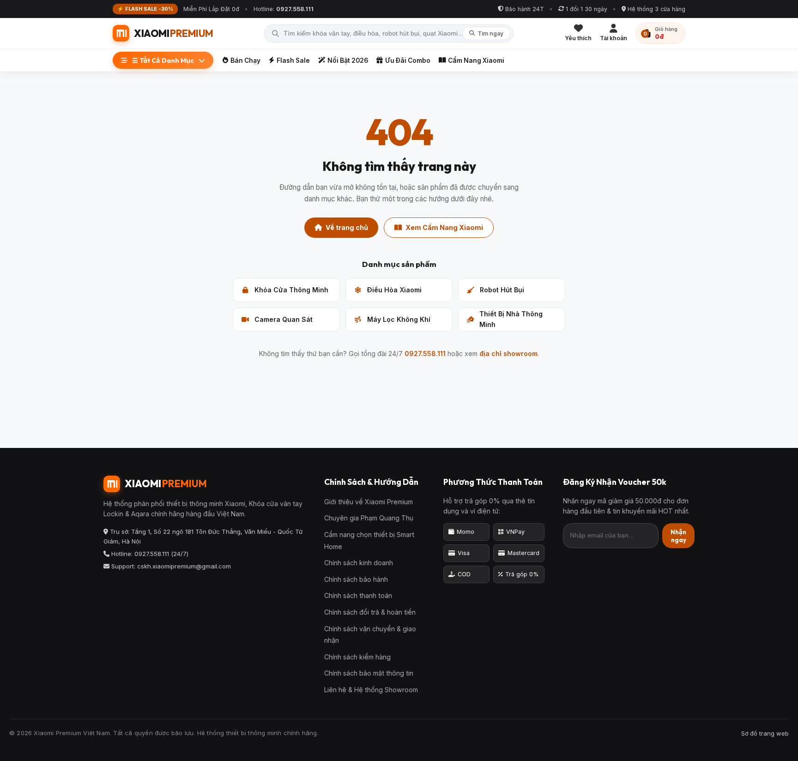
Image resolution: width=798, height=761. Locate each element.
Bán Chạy (245, 60)
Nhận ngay (678, 536)
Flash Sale (293, 60)
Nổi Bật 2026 (347, 60)
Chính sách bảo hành (356, 579)
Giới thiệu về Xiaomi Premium (368, 502)
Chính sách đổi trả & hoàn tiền (370, 612)
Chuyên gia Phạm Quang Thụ (368, 518)
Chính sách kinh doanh (358, 563)
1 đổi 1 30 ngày (586, 9)
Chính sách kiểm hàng (357, 657)
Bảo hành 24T (524, 9)
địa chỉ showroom (508, 353)
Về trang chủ (347, 227)
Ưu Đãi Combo (407, 60)
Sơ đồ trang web (765, 733)
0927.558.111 (425, 353)
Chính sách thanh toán (358, 595)
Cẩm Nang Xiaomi (476, 60)
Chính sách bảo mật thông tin (368, 673)
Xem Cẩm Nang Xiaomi (444, 227)
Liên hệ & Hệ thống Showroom (371, 690)
